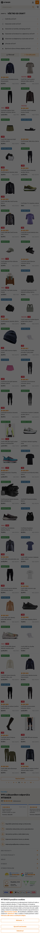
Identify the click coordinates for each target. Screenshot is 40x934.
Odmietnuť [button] (20, 931)
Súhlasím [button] (20, 920)
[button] (10, 913)
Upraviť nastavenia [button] (20, 926)
